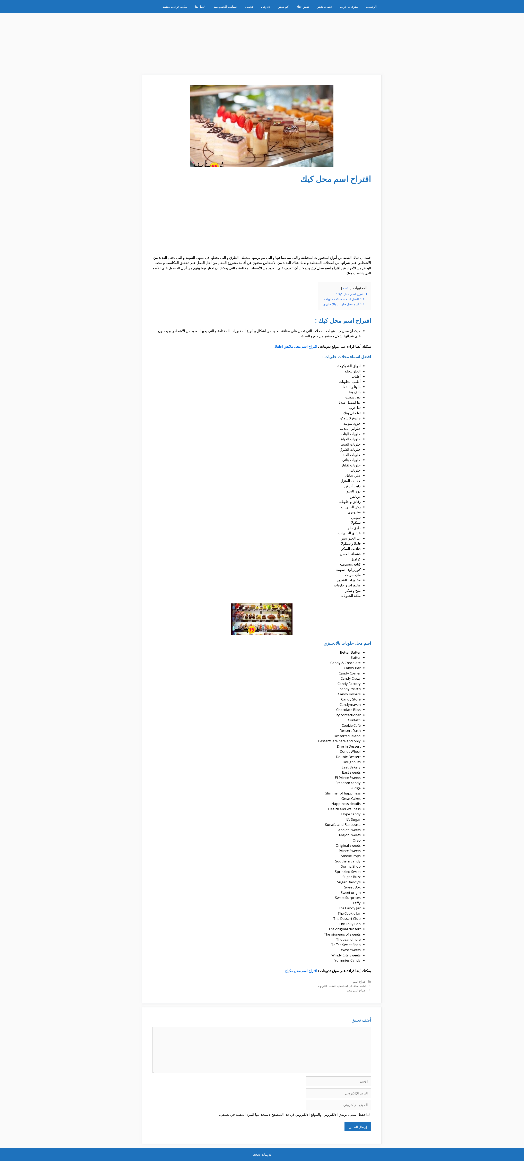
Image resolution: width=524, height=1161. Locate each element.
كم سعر (283, 7)
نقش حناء (303, 7)
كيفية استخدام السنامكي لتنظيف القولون (342, 986)
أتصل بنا (200, 7)
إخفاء (346, 288)
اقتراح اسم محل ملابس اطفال (295, 346)
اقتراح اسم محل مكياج (301, 970)
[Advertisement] (262, 42)
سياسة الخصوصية (225, 7)
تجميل (249, 7)
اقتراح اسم (359, 981)
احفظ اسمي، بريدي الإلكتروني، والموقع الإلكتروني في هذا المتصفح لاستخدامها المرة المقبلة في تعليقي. (293, 1114)
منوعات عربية (349, 7)
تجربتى (265, 7)
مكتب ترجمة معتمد (175, 7)
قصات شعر (324, 7)
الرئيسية (371, 7)
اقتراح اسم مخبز (356, 990)
